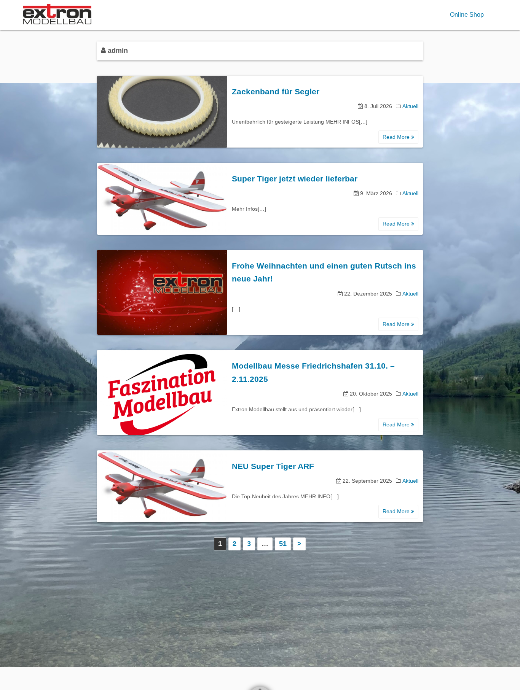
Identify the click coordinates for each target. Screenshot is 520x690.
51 (283, 543)
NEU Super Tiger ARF (273, 466)
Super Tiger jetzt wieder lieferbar (294, 178)
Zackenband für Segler (275, 91)
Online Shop (467, 14)
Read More (397, 137)
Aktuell (410, 106)
